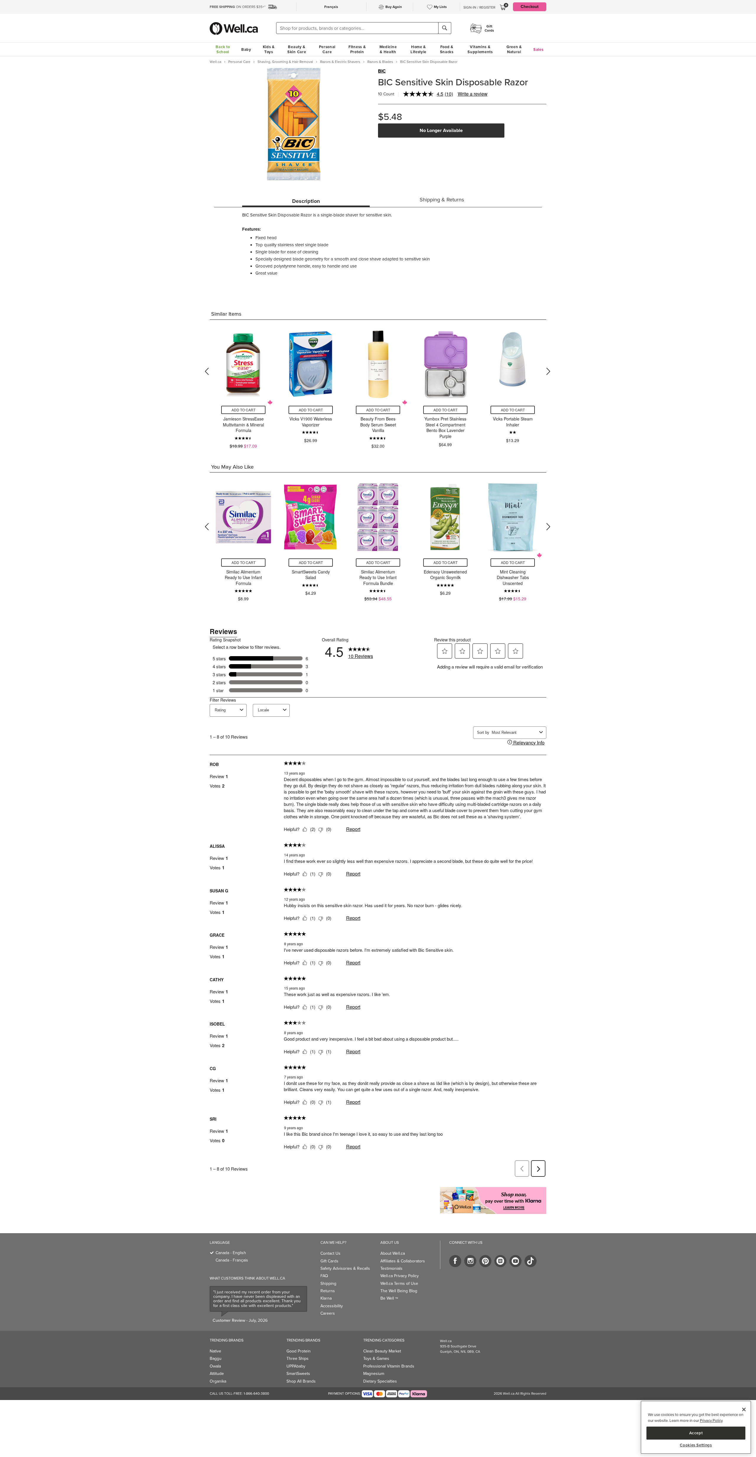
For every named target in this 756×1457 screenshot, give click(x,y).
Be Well (389, 1298)
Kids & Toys (269, 49)
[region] (696, 1427)
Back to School (223, 49)
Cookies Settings (696, 1445)
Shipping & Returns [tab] (442, 199)
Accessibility (331, 1306)
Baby (246, 49)
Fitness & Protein (357, 49)
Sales (538, 49)
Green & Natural (514, 49)
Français (331, 6)
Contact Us (330, 1253)
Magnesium (373, 1373)
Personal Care (327, 49)
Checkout (530, 7)
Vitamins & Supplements (480, 49)
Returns (327, 1291)
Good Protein (298, 1351)
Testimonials (391, 1268)
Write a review (473, 93)
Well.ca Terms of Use (399, 1283)
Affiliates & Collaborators (402, 1261)
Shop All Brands (301, 1381)
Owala (215, 1366)
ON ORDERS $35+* (237, 6)
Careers (327, 1313)
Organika (218, 1381)
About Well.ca (392, 1253)
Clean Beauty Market (382, 1351)
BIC (382, 71)
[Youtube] (515, 1261)
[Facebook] (455, 1261)
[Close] (743, 1409)
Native (215, 1351)
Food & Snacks (447, 49)
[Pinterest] (485, 1261)
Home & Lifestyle (418, 49)
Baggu (215, 1358)
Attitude (217, 1373)
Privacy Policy (711, 1420)
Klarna (326, 1298)
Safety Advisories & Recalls (345, 1268)
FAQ (324, 1276)
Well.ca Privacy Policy (399, 1276)
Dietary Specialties (380, 1381)
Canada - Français (232, 1260)
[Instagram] (470, 1261)
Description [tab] (306, 201)
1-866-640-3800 (256, 1393)
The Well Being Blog (398, 1291)
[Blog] (500, 1261)
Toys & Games (376, 1358)
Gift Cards (329, 1261)
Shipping (328, 1283)
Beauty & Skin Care (296, 49)
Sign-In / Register (479, 7)
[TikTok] (530, 1261)
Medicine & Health (388, 49)
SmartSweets (298, 1373)
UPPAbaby (295, 1366)
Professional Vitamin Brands (388, 1366)
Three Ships (297, 1358)
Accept (696, 1432)
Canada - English (231, 1253)
